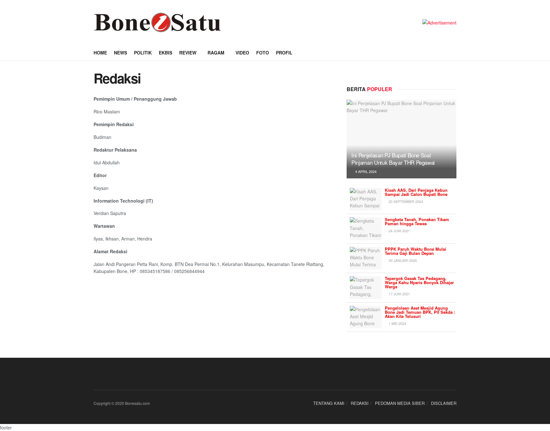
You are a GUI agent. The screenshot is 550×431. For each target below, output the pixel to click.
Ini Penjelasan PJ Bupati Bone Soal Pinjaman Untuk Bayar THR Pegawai (393, 159)
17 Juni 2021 (399, 293)
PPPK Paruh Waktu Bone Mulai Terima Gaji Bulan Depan (415, 251)
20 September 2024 (405, 201)
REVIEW (187, 52)
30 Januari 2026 (402, 260)
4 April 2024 (365, 171)
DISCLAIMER (443, 403)
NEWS (120, 52)
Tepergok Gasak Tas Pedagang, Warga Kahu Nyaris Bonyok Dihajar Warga (419, 282)
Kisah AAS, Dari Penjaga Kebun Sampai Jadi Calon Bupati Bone (416, 192)
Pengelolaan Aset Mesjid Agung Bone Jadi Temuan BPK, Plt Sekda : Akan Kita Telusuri (420, 312)
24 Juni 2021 (399, 230)
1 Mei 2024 (397, 323)
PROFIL (284, 52)
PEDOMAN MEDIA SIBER (400, 403)
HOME (100, 52)
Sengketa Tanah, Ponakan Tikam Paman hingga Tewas (417, 221)
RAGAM (216, 52)
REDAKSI (360, 403)
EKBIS (165, 52)
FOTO (262, 52)
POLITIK (143, 52)
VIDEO (242, 52)
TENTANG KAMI (328, 403)
